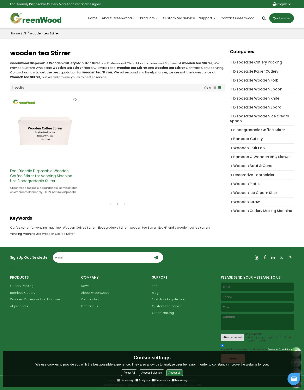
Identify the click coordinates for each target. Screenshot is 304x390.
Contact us (89, 306)
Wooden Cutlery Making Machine (35, 299)
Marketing (181, 380)
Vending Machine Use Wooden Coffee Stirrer (42, 234)
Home (93, 18)
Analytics (144, 380)
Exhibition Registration (168, 299)
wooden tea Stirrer (143, 227)
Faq (155, 286)
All (24, 33)
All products (19, 306)
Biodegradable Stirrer (113, 227)
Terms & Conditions (280, 349)
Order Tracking (163, 313)
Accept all (175, 372)
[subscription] (156, 257)
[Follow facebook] (265, 257)
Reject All (129, 372)
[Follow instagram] (290, 257)
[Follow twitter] (281, 257)
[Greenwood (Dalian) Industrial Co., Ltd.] (36, 18)
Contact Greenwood (237, 18)
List (214, 87)
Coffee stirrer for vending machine (35, 227)
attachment (234, 337)
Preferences (162, 380)
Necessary (127, 380)
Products (147, 18)
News (85, 286)
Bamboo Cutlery (22, 292)
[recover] (293, 384)
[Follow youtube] (257, 257)
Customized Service (179, 18)
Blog (155, 292)
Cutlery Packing (22, 286)
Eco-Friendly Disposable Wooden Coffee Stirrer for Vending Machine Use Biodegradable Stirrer (41, 176)
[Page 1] (110, 204)
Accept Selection (151, 372)
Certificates (90, 299)
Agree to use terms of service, (257, 349)
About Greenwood (117, 18)
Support (205, 18)
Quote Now (281, 18)
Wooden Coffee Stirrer (79, 227)
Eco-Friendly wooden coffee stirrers (184, 227)
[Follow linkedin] (273, 257)
